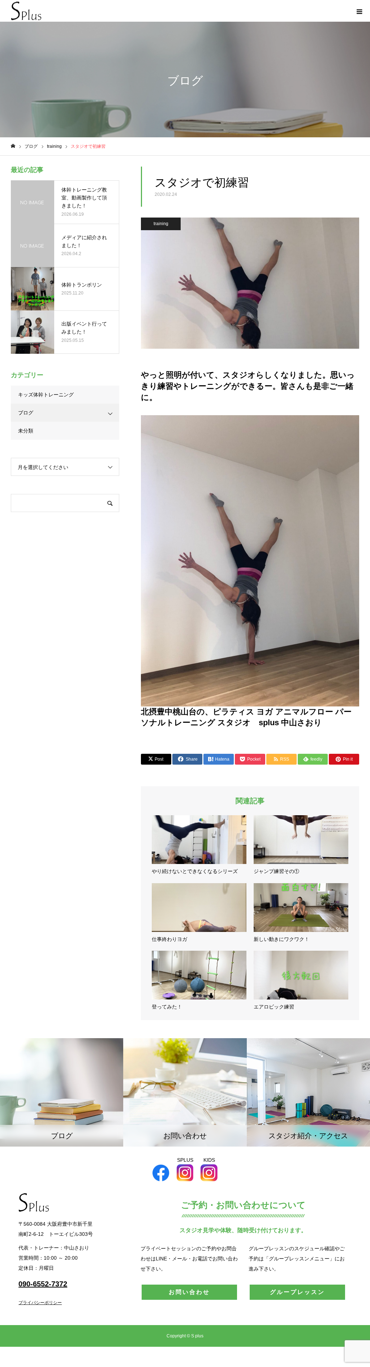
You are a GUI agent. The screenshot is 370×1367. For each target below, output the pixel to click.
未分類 (25, 431)
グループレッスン (297, 1292)
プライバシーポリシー (40, 1302)
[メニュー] (359, 11)
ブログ (25, 413)
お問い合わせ (189, 1292)
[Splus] (26, 11)
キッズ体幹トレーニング (46, 394)
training (161, 223)
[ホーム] (13, 146)
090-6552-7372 (42, 1284)
